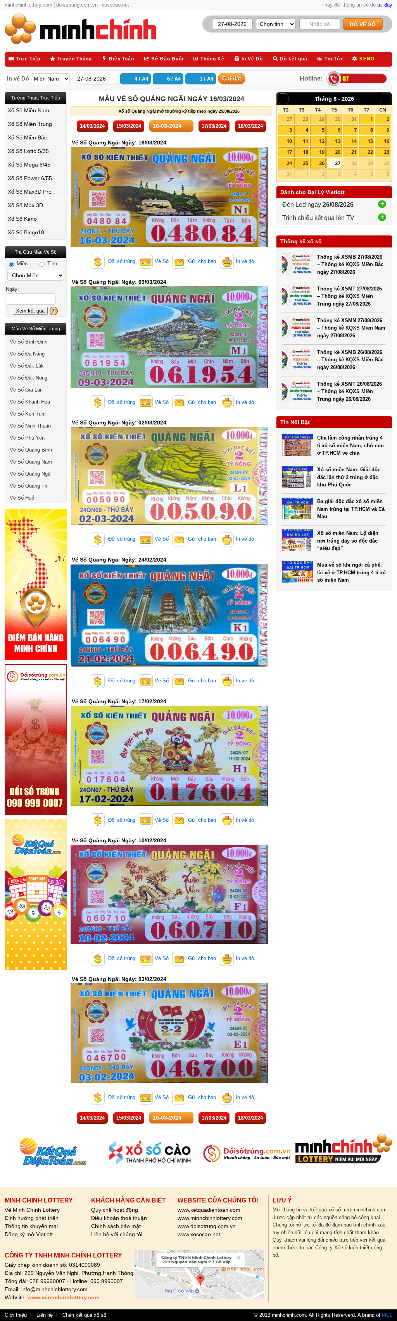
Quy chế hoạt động (114, 1210)
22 (370, 151)
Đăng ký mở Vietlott (29, 1234)
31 (354, 118)
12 (322, 140)
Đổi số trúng (121, 261)
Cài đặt (231, 78)
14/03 (92, 126)
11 (305, 140)
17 (289, 151)
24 (289, 163)
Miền (21, 263)
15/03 (128, 126)
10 (289, 140)
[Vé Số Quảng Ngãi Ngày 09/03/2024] (169, 386)
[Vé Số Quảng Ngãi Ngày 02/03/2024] (169, 523)
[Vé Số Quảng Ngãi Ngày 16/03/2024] (169, 245)
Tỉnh (51, 263)
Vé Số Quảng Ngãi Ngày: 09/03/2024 (119, 282)
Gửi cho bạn (202, 261)
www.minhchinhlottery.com (210, 1218)
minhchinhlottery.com (28, 5)
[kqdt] (36, 894)
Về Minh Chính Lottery (32, 1210)
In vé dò (245, 261)
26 (322, 163)
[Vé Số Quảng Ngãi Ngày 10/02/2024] (169, 942)
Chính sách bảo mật (116, 1226)
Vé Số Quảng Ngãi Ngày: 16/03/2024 (119, 142)
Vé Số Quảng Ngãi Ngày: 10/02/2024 (119, 840)
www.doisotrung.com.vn (207, 1226)
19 (322, 151)
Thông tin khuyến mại (31, 1226)
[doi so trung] (36, 739)
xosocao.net (115, 5)
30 (337, 118)
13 (337, 140)
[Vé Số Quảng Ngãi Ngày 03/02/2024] (169, 1081)
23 (386, 151)
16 (386, 140)
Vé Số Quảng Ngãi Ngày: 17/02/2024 (119, 701)
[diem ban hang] (36, 584)
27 (289, 118)
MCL (387, 1315)
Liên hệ (44, 1315)
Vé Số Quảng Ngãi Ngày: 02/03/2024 (119, 422)
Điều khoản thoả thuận (119, 1218)
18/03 (250, 126)
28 (305, 118)
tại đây (384, 5)
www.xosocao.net (199, 1234)
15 (370, 140)
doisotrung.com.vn (77, 5)
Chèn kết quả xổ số (84, 1315)
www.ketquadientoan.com (209, 1210)
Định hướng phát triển (32, 1218)
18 (305, 151)
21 (354, 151)
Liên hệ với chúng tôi (116, 1234)
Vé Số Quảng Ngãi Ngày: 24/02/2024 (119, 560)
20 (337, 151)
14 (354, 140)
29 (322, 118)
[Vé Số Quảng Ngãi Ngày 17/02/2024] (169, 804)
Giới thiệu (16, 1315)
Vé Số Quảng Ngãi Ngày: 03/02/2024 (119, 979)
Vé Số (162, 261)
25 (305, 163)
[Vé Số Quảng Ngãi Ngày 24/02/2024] (169, 665)
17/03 (214, 126)
